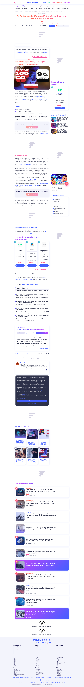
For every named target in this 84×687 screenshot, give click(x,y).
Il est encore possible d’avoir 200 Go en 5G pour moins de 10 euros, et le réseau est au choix (32, 291)
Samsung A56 (57, 199)
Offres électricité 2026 (58, 213)
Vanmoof (59, 675)
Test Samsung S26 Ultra (54, 679)
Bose (58, 658)
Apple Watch (17, 670)
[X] (34, 643)
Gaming (37, 645)
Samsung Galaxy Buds (61, 662)
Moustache (59, 672)
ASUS (37, 646)
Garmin (15, 672)
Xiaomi (15, 653)
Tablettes (37, 667)
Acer (58, 646)
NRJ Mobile (24, 99)
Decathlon (59, 670)
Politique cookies (22, 398)
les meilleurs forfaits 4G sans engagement (30, 232)
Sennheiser (59, 663)
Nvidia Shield (38, 651)
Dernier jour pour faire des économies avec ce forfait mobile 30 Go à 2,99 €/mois (44, 461)
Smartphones (17, 645)
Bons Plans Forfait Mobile (30, 11)
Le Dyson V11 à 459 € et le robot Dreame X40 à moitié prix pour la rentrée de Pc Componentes (41, 528)
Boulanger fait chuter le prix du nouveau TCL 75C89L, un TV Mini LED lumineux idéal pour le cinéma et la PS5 (41, 600)
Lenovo (58, 649)
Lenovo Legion (39, 648)
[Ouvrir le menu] (15, 2)
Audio (58, 656)
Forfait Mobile (20, 358)
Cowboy (59, 669)
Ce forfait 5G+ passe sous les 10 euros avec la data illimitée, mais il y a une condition (62, 119)
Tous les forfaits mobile (42, 269)
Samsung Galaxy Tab (40, 673)
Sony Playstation (39, 652)
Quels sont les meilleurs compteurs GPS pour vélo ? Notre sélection (40, 552)
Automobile (16, 656)
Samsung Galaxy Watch (19, 674)
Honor (58, 650)
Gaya (58, 671)
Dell (58, 648)
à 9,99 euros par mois (34, 118)
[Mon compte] (23, 2)
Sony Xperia (16, 652)
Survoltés (28, 512)
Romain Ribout (23, 362)
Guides (53, 2)
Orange (30, 179)
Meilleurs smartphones (59, 203)
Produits (28, 585)
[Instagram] (36, 643)
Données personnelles (56, 682)
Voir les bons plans (39, 56)
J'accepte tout (32, 400)
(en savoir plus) (40, 390)
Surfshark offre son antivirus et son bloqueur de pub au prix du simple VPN (20, 442)
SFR (45, 179)
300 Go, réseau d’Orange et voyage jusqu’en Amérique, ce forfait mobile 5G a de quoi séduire (31, 319)
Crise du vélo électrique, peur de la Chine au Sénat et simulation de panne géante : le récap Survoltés (41, 515)
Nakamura (59, 673)
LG (36, 658)
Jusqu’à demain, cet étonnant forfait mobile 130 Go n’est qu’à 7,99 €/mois (32, 443)
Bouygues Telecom (37, 179)
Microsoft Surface (60, 652)
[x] (16, 372)
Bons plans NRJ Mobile (44, 358)
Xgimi (37, 664)
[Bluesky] (50, 643)
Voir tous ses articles (41, 372)
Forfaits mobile (57, 204)
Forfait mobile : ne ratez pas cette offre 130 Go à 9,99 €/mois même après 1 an (32, 461)
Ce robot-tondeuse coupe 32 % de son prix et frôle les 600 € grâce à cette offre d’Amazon (40, 540)
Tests (48, 2)
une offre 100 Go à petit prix (38, 99)
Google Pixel (16, 647)
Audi (15, 657)
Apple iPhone (17, 646)
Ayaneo (37, 647)
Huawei (15, 648)
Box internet (57, 211)
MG (15, 661)
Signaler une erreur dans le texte (22, 353)
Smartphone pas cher (58, 206)
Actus (44, 2)
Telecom (29, 358)
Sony (37, 662)
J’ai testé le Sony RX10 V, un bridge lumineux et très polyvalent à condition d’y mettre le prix (41, 564)
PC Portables (59, 645)
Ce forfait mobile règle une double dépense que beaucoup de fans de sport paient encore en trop (32, 302)
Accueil (16, 11)
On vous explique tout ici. (41, 273)
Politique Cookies (44, 682)
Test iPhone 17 (49, 677)
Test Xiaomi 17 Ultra (59, 677)
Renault (15, 663)
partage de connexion (26, 164)
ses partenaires (25, 394)
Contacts (36, 682)
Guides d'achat (29, 549)
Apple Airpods (60, 657)
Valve (37, 653)
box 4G (42, 166)
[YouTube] (43, 643)
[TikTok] (48, 643)
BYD (15, 658)
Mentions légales (23, 682)
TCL (36, 663)
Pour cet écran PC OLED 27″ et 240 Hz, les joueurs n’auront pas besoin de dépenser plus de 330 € (40, 491)
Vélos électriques (60, 667)
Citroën (15, 659)
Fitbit (15, 671)
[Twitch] (45, 643)
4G (35, 358)
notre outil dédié (43, 133)
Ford (15, 660)
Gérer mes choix (32, 403)
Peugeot (16, 662)
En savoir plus (43, 348)
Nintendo (38, 650)
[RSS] (41, 643)
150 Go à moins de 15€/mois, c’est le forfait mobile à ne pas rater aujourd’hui (44, 443)
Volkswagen (16, 665)
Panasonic (38, 659)
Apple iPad (38, 669)
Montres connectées (18, 667)
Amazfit (16, 669)
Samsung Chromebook (62, 653)
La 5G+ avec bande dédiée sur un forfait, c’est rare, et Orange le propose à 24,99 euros (62, 131)
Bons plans (59, 2)
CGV (64, 682)
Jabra (58, 659)
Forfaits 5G (56, 201)
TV (35, 656)
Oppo (15, 650)
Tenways (59, 674)
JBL (58, 660)
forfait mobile (39, 96)
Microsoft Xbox (39, 649)
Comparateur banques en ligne (32, 679)
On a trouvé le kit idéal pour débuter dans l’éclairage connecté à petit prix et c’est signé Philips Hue (40, 576)
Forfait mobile (66, 2)
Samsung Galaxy (17, 651)
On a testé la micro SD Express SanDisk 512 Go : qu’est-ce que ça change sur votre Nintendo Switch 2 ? (41, 588)
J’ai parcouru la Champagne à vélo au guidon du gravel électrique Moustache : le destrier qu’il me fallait (40, 613)
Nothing (59, 661)
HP (58, 651)
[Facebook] (38, 643)
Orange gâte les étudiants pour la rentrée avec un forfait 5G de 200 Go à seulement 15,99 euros (32, 312)
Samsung (38, 661)
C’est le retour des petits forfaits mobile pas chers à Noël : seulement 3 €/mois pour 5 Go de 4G (20, 461)
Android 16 (67, 677)
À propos (31, 682)
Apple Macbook (60, 647)
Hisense (37, 657)
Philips (37, 660)
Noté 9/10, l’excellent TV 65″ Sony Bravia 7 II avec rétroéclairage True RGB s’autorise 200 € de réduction (41, 503)
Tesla (15, 664)
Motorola (16, 649)
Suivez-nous (51, 25)
